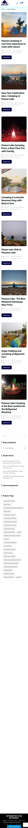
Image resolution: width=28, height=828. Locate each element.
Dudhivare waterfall (9, 532)
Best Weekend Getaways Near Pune (13, 508)
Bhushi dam (7, 511)
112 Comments (16, 157)
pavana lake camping (9, 549)
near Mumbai (7, 546)
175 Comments (16, 52)
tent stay (18, 577)
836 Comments (16, 209)
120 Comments (16, 310)
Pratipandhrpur (8, 570)
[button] (17, 3)
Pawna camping (8, 553)
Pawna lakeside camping (10, 566)
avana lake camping (9, 501)
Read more (6, 57)
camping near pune (9, 528)
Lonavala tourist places (10, 542)
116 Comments (16, 418)
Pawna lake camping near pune (12, 560)
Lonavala (6, 539)
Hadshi (19, 532)
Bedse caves (7, 504)
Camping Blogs (18, 50)
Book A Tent (6, 52)
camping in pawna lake (10, 518)
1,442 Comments (16, 258)
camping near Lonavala (10, 521)
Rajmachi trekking (8, 577)
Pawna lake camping (9, 556)
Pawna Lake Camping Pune (11, 563)
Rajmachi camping (9, 573)
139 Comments (16, 362)
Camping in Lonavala (9, 515)
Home (3, 9)
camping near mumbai (10, 525)
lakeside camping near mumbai (12, 535)
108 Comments (16, 105)
